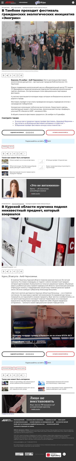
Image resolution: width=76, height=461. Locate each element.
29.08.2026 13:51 (6, 203)
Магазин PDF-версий (62, 422)
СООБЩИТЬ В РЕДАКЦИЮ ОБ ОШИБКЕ (24, 426)
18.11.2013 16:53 (5, 7)
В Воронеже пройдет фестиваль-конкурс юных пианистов (37, 125)
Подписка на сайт (50, 419)
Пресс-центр (61, 419)
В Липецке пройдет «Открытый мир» (56, 160)
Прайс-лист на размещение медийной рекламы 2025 (29, 424)
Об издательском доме (21, 422)
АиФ (15, 267)
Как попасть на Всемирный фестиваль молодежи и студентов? (39, 123)
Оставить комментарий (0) (60, 132)
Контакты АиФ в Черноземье (35, 419)
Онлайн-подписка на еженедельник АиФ (42, 422)
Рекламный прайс (19, 419)
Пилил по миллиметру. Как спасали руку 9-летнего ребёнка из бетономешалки (22, 382)
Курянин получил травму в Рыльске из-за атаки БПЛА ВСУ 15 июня (42, 336)
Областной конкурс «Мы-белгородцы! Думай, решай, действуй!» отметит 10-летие (23, 166)
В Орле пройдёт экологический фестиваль (22, 160)
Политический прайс (53, 424)
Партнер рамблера (39, 454)
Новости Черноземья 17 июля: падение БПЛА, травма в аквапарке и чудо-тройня (59, 388)
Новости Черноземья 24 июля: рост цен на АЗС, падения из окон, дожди (22, 388)
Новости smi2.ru (8, 198)
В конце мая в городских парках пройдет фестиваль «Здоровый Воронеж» (44, 121)
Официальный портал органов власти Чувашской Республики (20, 71)
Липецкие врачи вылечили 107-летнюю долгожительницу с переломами (57, 382)
